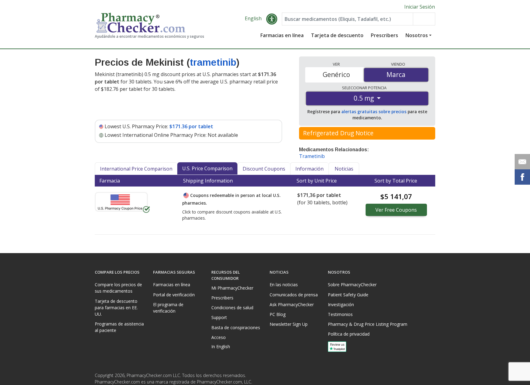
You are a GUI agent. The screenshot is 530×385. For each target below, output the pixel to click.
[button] (271, 19)
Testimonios (340, 314)
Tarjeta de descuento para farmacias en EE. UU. (116, 307)
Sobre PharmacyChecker (352, 284)
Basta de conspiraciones (235, 327)
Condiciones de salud (232, 307)
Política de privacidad (349, 334)
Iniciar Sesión (419, 6)
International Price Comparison (136, 168)
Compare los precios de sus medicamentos (118, 288)
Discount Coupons (264, 168)
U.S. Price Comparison (207, 168)
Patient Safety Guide (348, 295)
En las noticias (284, 284)
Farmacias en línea (282, 35)
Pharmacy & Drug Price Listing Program (367, 324)
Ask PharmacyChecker (292, 304)
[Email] (522, 161)
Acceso (218, 337)
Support (219, 317)
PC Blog (278, 314)
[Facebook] (417, 377)
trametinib (213, 62)
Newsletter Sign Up (289, 324)
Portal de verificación (174, 295)
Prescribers (384, 35)
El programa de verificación (168, 308)
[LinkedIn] (430, 377)
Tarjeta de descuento (337, 35)
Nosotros (416, 35)
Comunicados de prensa (294, 295)
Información (309, 168)
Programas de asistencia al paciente (119, 327)
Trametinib (312, 156)
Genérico (336, 74)
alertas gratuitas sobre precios (373, 111)
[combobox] (347, 19)
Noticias (344, 168)
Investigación (341, 304)
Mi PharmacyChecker (232, 288)
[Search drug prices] (424, 19)
